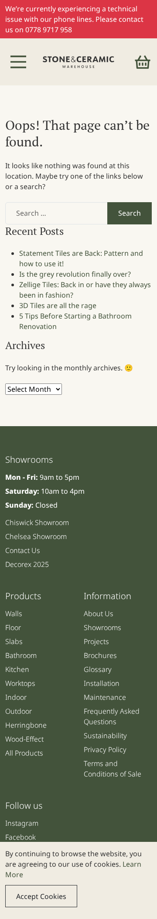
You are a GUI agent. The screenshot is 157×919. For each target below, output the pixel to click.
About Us (98, 613)
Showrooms (102, 627)
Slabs (14, 641)
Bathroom (21, 655)
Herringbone (26, 725)
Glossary (98, 669)
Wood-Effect (24, 739)
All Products (24, 753)
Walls (13, 613)
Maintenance (105, 697)
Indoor (16, 697)
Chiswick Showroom (37, 522)
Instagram (21, 823)
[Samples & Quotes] (142, 62)
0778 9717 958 (48, 29)
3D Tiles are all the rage (57, 305)
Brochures (100, 655)
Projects (96, 641)
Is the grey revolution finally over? (75, 274)
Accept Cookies (41, 896)
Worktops (20, 683)
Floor (13, 627)
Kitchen (17, 669)
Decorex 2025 (27, 564)
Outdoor (18, 711)
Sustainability (105, 735)
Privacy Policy (105, 749)
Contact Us (22, 550)
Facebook (20, 837)
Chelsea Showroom (36, 536)
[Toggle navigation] (18, 62)
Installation (101, 683)
